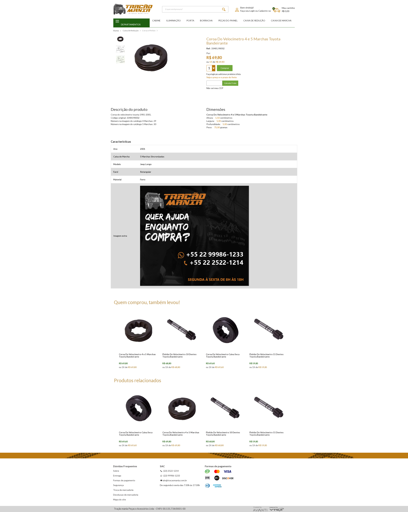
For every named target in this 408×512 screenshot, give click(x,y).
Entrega (117, 475)
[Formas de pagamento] (219, 478)
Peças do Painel (228, 20)
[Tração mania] (133, 9)
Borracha (206, 20)
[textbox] (195, 9)
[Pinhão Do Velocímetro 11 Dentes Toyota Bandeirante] (269, 330)
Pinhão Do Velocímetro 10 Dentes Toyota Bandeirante (179, 355)
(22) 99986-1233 (171, 475)
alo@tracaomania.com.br (175, 480)
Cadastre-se (264, 10)
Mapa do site (119, 499)
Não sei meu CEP (214, 88)
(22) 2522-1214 (171, 470)
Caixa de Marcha (281, 20)
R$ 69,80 (220, 61)
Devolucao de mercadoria (125, 494)
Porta (190, 20)
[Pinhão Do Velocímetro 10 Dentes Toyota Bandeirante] (182, 330)
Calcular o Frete (249, 83)
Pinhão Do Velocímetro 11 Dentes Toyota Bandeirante (266, 355)
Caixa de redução (254, 20)
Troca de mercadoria (123, 490)
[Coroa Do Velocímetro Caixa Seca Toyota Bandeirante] (226, 330)
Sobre (116, 470)
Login (252, 10)
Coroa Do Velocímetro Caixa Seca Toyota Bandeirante (222, 355)
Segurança (118, 485)
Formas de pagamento (124, 480)
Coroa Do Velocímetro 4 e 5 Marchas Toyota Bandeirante (137, 355)
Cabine (156, 20)
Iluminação (173, 20)
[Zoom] (120, 38)
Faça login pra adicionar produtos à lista (223, 74)
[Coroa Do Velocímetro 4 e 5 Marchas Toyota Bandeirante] (139, 330)
